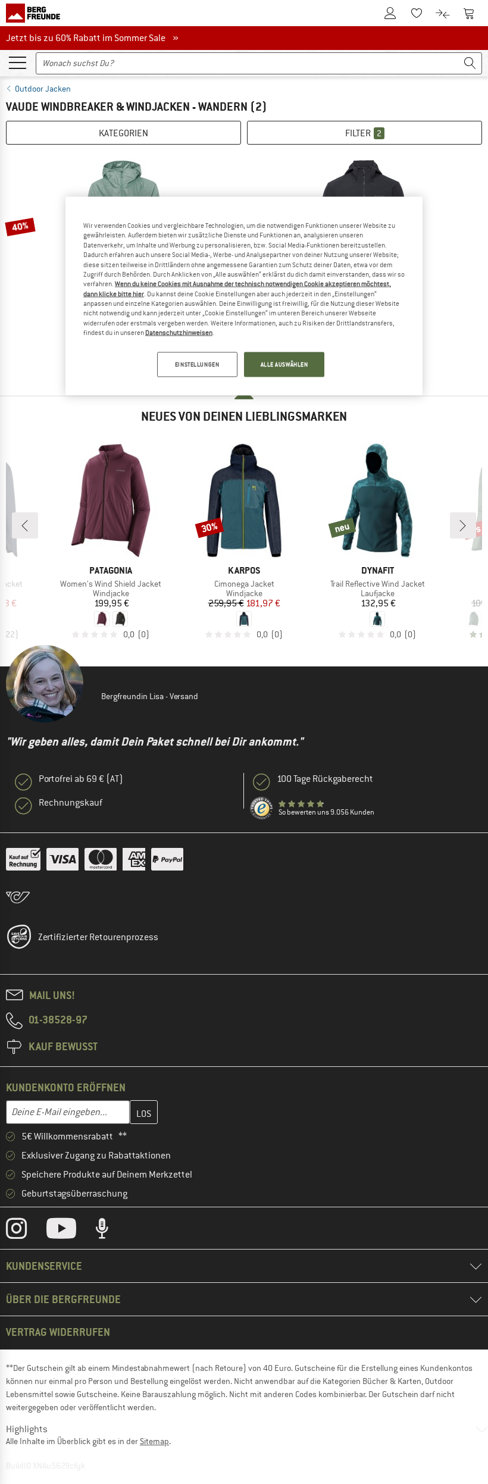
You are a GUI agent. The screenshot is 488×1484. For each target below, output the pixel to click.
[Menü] (17, 62)
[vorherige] (25, 525)
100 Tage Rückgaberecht (325, 779)
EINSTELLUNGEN (197, 364)
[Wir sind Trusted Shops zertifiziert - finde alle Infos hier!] (262, 809)
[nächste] (463, 525)
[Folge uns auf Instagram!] (25, 1231)
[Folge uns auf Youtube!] (70, 1231)
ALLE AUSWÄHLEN (284, 364)
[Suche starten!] (470, 63)
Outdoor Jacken (43, 88)
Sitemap (154, 1441)
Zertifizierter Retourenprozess (98, 937)
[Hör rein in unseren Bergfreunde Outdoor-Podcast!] (111, 1231)
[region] (244, 296)
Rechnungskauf (70, 803)
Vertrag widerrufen (58, 1332)
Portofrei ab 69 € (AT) (81, 779)
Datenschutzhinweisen (178, 332)
